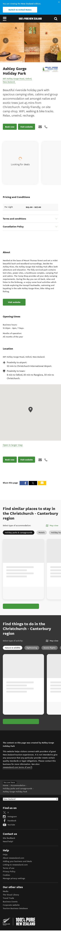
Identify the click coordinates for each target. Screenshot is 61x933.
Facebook (11, 820)
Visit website (26, 126)
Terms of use (8, 868)
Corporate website (11, 905)
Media (5, 891)
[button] (4, 18)
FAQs (5, 854)
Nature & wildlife (12, 648)
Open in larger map (13, 445)
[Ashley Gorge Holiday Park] (50, 69)
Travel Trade (8, 898)
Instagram (12, 816)
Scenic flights (50, 648)
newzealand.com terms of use (17, 767)
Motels (42, 532)
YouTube (11, 825)
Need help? (8, 841)
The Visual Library (11, 895)
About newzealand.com (13, 858)
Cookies (6, 875)
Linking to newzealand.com (15, 865)
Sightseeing (32, 648)
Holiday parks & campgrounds (18, 532)
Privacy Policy (9, 871)
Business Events (10, 901)
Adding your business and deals (17, 861)
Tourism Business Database (15, 908)
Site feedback (9, 838)
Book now (9, 126)
